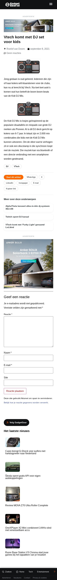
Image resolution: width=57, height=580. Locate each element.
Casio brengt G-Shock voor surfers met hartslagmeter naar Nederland (25, 452)
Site (6, 377)
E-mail (36, 183)
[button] (50, 3)
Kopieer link (11, 189)
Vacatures (17, 578)
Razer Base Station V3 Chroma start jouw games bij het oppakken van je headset (26, 553)
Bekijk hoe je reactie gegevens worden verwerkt (26, 402)
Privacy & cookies (40, 578)
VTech (16, 166)
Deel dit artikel (13, 177)
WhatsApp (31, 177)
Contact (27, 578)
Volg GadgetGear (18, 422)
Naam (8, 353)
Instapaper (23, 183)
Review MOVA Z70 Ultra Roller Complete (26, 505)
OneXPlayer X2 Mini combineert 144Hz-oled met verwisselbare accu (28, 529)
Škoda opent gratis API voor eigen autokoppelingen (22, 477)
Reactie (8, 314)
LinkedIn (9, 183)
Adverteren (6, 578)
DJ (7, 166)
